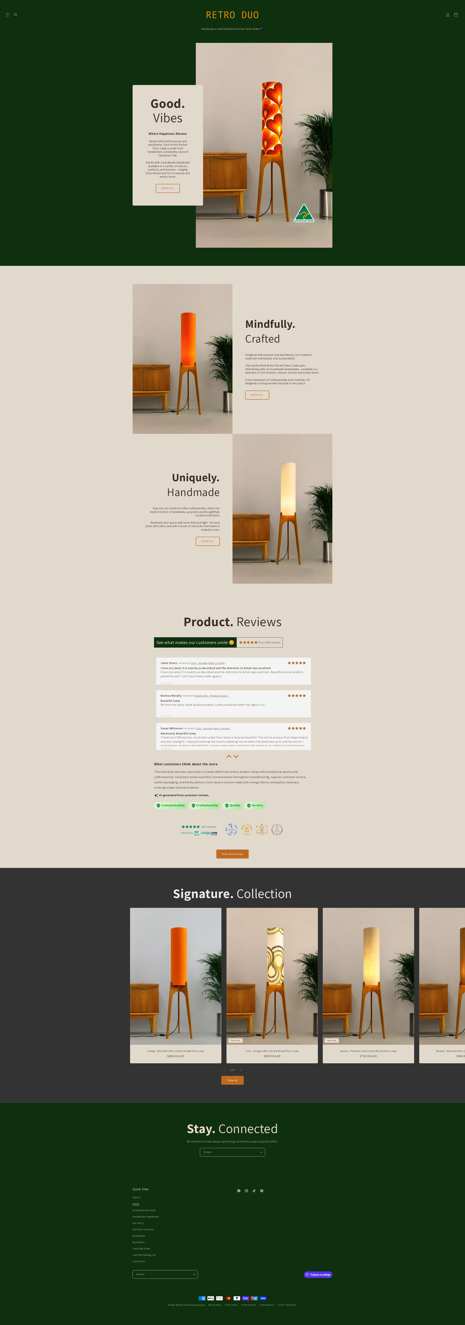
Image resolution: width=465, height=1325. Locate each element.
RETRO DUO (181, 1305)
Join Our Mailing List (144, 1255)
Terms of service (248, 1305)
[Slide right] (240, 1070)
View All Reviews (232, 854)
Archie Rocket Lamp (144, 1210)
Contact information (287, 1305)
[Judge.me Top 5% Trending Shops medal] (277, 829)
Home (136, 1204)
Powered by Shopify (196, 1305)
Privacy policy (231, 1305)
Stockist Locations (143, 1229)
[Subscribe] (261, 1152)
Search (137, 1197)
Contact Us (139, 1261)
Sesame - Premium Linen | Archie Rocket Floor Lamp (368, 1051)
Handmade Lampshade (146, 1216)
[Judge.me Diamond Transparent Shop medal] (231, 829)
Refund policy (215, 1305)
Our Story (138, 1223)
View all (233, 1080)
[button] (8, 15)
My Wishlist (139, 1235)
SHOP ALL (167, 188)
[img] (248, 642)
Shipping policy (267, 1305)
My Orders (138, 1242)
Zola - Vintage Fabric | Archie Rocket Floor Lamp (272, 1051)
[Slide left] (225, 1070)
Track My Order (141, 1248)
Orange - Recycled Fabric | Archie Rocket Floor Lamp (175, 1051)
